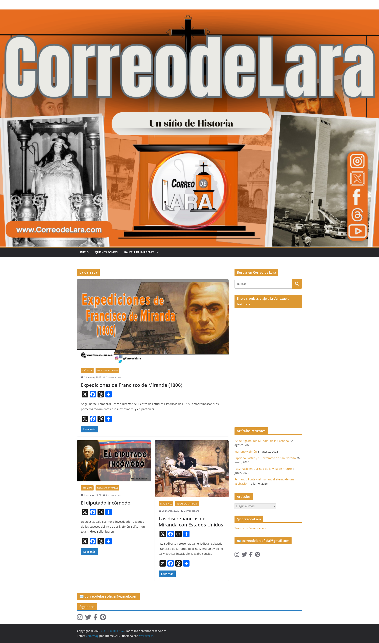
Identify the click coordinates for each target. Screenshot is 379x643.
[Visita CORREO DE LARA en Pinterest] (257, 555)
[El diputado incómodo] (114, 460)
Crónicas (87, 370)
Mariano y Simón (246, 451)
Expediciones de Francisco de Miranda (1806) (131, 385)
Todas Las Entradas (107, 370)
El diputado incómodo (105, 502)
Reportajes (166, 503)
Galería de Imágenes (139, 252)
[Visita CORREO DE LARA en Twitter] (244, 555)
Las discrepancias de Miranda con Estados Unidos (191, 521)
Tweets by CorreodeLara (250, 528)
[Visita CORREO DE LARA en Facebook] (251, 555)
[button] (156, 252)
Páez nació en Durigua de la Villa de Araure (263, 469)
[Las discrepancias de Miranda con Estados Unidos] (192, 468)
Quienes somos (106, 252)
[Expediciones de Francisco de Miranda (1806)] (153, 321)
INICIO (84, 252)
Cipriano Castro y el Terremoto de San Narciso (265, 458)
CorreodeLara (113, 377)
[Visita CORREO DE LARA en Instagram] (237, 555)
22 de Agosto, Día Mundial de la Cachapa (262, 441)
